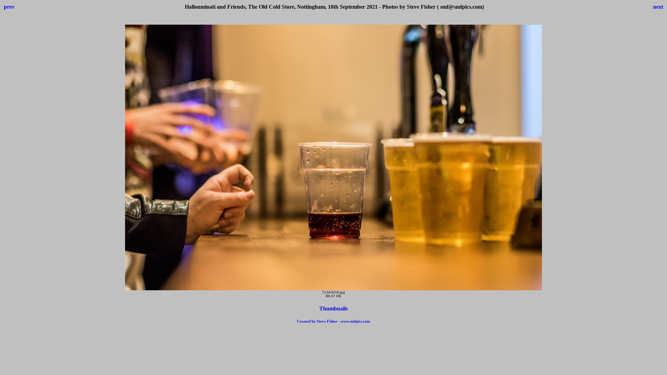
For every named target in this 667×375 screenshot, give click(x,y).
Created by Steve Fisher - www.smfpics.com (333, 321)
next (658, 7)
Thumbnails (333, 308)
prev (9, 7)
